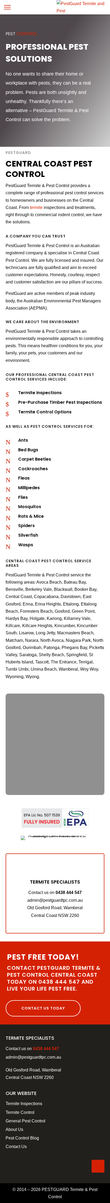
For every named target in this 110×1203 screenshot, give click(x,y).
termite (36, 207)
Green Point (83, 611)
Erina (28, 604)
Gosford (62, 611)
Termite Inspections (40, 393)
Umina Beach (44, 669)
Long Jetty (45, 633)
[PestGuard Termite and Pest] (83, 11)
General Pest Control (25, 1121)
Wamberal (68, 669)
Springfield (76, 654)
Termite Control (20, 1112)
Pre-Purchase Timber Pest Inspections (60, 402)
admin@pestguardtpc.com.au (33, 1057)
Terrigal (85, 662)
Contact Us (16, 1146)
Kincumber (64, 625)
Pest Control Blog (22, 1138)
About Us (14, 1129)
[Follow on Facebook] (98, 1166)
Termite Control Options (45, 412)
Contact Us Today (43, 1008)
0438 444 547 (69, 892)
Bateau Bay (75, 582)
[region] (55, 744)
